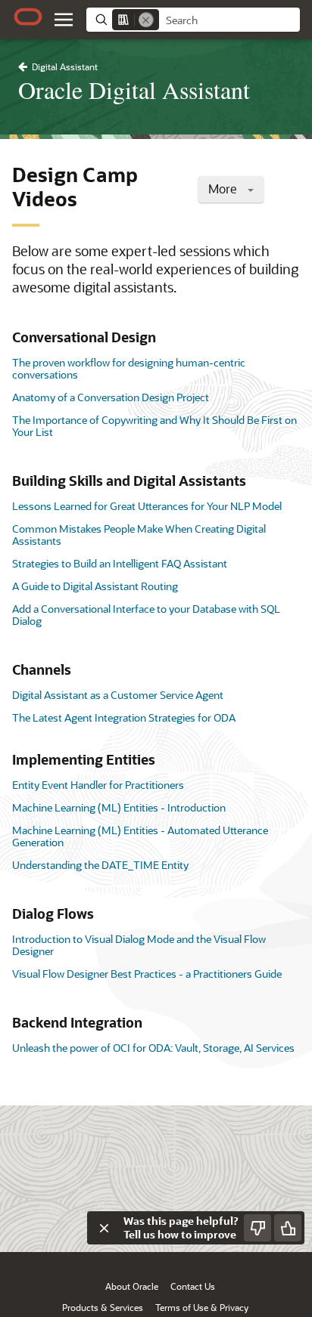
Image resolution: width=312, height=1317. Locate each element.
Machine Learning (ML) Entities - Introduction (119, 807)
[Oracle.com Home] (28, 16)
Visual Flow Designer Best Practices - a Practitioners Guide (147, 973)
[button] (63, 19)
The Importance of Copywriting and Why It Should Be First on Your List (154, 426)
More (224, 188)
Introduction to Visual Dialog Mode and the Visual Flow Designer (139, 945)
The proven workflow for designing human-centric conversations (128, 368)
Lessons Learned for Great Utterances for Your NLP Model (147, 506)
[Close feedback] (103, 1227)
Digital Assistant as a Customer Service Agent (117, 695)
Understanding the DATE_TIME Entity (100, 865)
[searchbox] (229, 20)
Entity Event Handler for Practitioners (98, 785)
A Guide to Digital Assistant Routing (95, 586)
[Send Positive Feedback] (287, 1227)
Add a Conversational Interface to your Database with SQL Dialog (146, 614)
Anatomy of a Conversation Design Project (110, 397)
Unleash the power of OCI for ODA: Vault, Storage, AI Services (153, 1047)
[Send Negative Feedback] (257, 1227)
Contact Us (192, 1286)
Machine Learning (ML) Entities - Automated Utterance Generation (140, 836)
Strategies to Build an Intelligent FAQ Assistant (119, 563)
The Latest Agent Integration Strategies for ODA (124, 717)
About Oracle (131, 1286)
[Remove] (146, 19)
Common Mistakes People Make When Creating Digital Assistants (139, 534)
